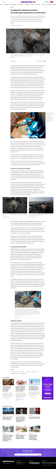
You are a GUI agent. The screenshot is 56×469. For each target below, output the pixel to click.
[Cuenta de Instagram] (49, 463)
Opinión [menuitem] (43, 4)
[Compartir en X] (40, 61)
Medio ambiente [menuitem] (13, 4)
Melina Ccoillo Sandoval (17, 25)
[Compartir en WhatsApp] (42, 61)
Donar (52, 1)
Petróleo (22, 371)
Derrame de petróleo (23, 373)
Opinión (30, 415)
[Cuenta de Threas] (47, 463)
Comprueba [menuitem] (27, 4)
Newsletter (47, 1)
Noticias (12, 7)
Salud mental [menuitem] (20, 4)
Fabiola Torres (19, 399)
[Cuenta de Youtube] (53, 463)
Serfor (37, 371)
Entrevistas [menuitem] (49, 4)
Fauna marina (13, 371)
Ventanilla (33, 371)
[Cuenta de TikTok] (51, 463)
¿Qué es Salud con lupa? (6, 463)
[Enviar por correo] (45, 61)
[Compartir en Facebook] (38, 61)
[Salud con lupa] (28, 2)
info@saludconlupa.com (22, 462)
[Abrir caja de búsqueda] (6, 1)
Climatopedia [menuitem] (6, 4)
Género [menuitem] (32, 4)
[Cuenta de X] (45, 463)
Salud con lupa (6, 398)
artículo (42, 191)
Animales (18, 371)
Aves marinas (28, 371)
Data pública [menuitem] (38, 4)
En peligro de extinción (14, 373)
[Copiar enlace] (36, 61)
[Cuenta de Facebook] (34, 463)
